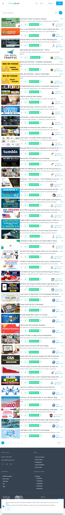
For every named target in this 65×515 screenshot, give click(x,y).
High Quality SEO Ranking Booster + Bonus (35, 50)
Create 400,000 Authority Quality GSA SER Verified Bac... (40, 356)
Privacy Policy (39, 459)
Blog (3, 486)
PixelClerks (39, 486)
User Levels (5, 478)
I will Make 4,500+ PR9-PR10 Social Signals (35, 430)
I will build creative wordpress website (33, 19)
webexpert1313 (58, 205)
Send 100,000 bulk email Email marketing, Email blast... (39, 409)
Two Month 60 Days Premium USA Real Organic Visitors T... (40, 272)
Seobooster (58, 371)
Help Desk (9, 457)
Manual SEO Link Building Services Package (35, 158)
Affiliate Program (7, 476)
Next (59, 442)
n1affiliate (57, 57)
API (3, 483)
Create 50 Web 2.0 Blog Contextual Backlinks (36, 335)
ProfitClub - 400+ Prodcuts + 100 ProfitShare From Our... (40, 179)
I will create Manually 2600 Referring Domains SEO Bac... (39, 189)
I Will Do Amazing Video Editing (31, 96)
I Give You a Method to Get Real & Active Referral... (38, 387)
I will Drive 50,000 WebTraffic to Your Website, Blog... (39, 397)
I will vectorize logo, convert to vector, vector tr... (37, 107)
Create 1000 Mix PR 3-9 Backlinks (31, 304)
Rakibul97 (58, 91)
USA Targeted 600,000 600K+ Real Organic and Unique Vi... (41, 199)
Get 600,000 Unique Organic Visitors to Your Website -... (40, 251)
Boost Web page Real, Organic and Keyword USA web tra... (40, 210)
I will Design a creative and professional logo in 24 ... (38, 117)
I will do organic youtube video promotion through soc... (39, 366)
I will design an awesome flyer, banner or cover (36, 127)
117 (27, 57)
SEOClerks (39, 478)
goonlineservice (58, 184)
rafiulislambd (59, 24)
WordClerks (39, 488)
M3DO (57, 34)
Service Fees (38, 467)
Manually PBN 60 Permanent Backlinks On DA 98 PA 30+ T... (40, 148)
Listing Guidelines (39, 464)
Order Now (34, 24)
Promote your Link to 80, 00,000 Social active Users (38, 230)
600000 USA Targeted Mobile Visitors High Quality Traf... (40, 284)
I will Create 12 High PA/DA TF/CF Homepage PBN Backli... (40, 294)
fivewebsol (58, 153)
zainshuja (58, 45)
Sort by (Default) (8, 13)
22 (27, 236)
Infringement (38, 462)
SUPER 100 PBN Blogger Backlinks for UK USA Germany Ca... (41, 169)
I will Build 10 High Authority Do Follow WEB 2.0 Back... (39, 241)
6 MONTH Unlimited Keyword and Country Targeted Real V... (41, 261)
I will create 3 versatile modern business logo (35, 138)
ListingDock (39, 483)
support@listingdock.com (8, 460)
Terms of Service (39, 457)
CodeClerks (39, 481)
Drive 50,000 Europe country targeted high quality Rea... (40, 377)
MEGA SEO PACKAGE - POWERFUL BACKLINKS (36, 62)
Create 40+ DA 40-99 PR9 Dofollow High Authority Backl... (40, 420)
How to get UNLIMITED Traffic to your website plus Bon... (40, 29)
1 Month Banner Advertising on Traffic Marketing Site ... (39, 39)
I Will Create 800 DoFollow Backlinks (32, 325)
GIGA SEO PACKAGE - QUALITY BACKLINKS (34, 74)
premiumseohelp (58, 414)
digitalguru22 (58, 278)
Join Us (43, 497)
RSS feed (5, 481)
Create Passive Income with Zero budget (34, 346)
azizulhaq (58, 194)
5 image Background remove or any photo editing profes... (40, 86)
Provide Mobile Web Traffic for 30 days (33, 315)
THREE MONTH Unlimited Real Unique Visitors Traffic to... (40, 220)
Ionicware (37, 476)
